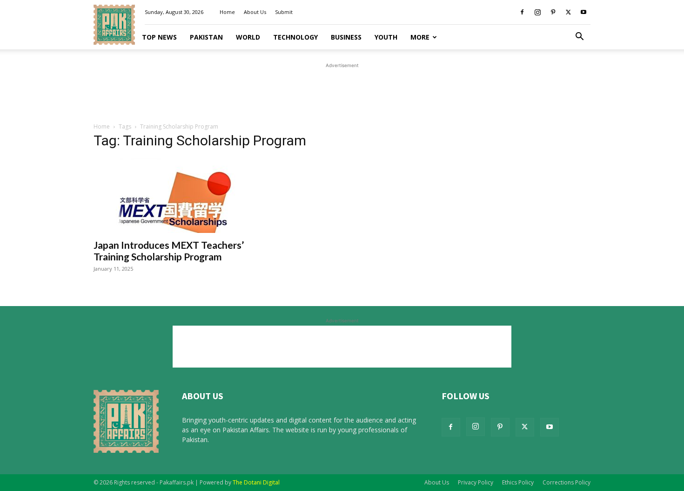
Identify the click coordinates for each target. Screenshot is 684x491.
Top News (159, 37)
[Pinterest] (553, 12)
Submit (284, 11)
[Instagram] (537, 12)
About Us (255, 11)
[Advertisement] (342, 91)
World (248, 37)
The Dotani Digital (256, 482)
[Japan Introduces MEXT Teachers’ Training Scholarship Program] (169, 195)
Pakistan (206, 37)
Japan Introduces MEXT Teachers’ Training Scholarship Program (169, 250)
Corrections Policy (566, 482)
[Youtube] (583, 12)
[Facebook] (522, 12)
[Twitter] (568, 12)
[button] (579, 37)
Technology (295, 37)
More (419, 37)
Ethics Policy (518, 482)
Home (227, 11)
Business (346, 37)
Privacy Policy (475, 482)
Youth (386, 37)
